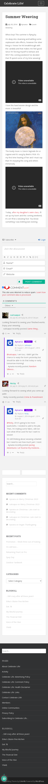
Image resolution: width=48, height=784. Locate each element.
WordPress (39, 781)
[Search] (39, 484)
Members (6, 702)
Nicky (13, 383)
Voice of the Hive (13, 622)
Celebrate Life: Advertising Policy (16, 677)
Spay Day (10, 557)
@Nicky (10, 423)
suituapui (15, 315)
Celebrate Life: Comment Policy (15, 682)
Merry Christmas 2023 (28, 499)
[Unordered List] (20, 257)
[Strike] (14, 257)
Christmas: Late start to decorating (22, 510)
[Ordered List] (17, 257)
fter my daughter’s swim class (26, 212)
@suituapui (11, 354)
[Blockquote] (23, 257)
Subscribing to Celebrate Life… (15, 718)
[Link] (30, 257)
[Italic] (7, 257)
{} (33, 257)
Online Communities (10, 708)
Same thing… (33, 328)
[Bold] (4, 257)
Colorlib (22, 781)
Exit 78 (9, 606)
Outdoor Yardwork (14, 562)
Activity (5, 671)
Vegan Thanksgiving (27, 524)
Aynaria (24, 24)
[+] (36, 257)
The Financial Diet (14, 617)
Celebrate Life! (13, 3)
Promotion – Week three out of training (23, 542)
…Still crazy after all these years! (20, 596)
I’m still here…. (12, 547)
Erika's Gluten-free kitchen (17, 601)
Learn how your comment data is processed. (24, 293)
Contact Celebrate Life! (12, 697)
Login (43, 239)
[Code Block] (27, 257)
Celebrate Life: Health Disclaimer (16, 687)
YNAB (8, 627)
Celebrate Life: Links (10, 692)
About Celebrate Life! (11, 666)
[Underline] (11, 257)
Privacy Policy (8, 713)
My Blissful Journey (14, 611)
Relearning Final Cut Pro (16, 552)
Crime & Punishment (33, 397)
